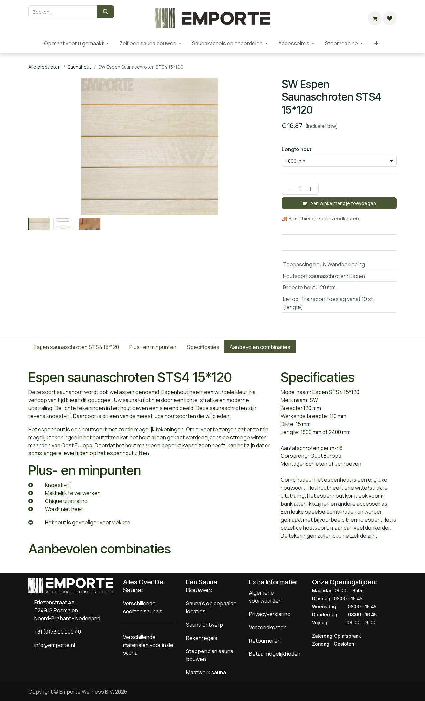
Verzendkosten (268, 627)
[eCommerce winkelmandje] (375, 18)
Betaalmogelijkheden (274, 653)
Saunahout (79, 67)
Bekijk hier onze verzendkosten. (324, 218)
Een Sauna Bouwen (201, 586)
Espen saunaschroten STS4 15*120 (76, 346)
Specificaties (203, 346)
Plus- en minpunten (152, 346)
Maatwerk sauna (206, 672)
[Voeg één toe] (312, 188)
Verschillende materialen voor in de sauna (148, 644)
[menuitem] (33, 43)
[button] (40, 220)
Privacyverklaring (270, 614)
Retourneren (265, 640)
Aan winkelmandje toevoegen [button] (342, 203)
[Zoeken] (105, 11)
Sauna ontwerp (204, 624)
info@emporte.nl (53, 645)
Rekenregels (201, 638)
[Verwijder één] (288, 188)
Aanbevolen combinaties (260, 346)
